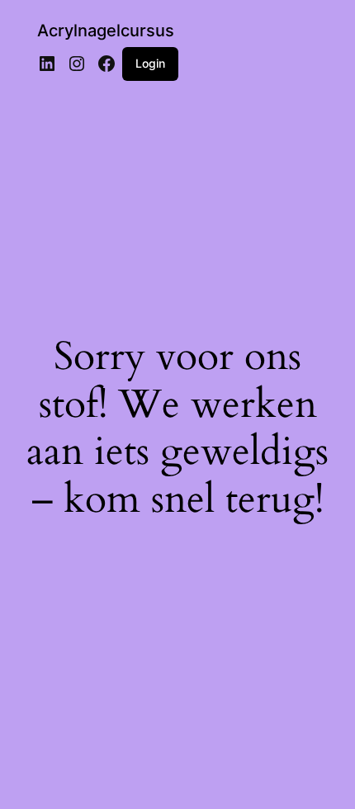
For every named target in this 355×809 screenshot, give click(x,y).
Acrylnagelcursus (105, 30)
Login (150, 63)
